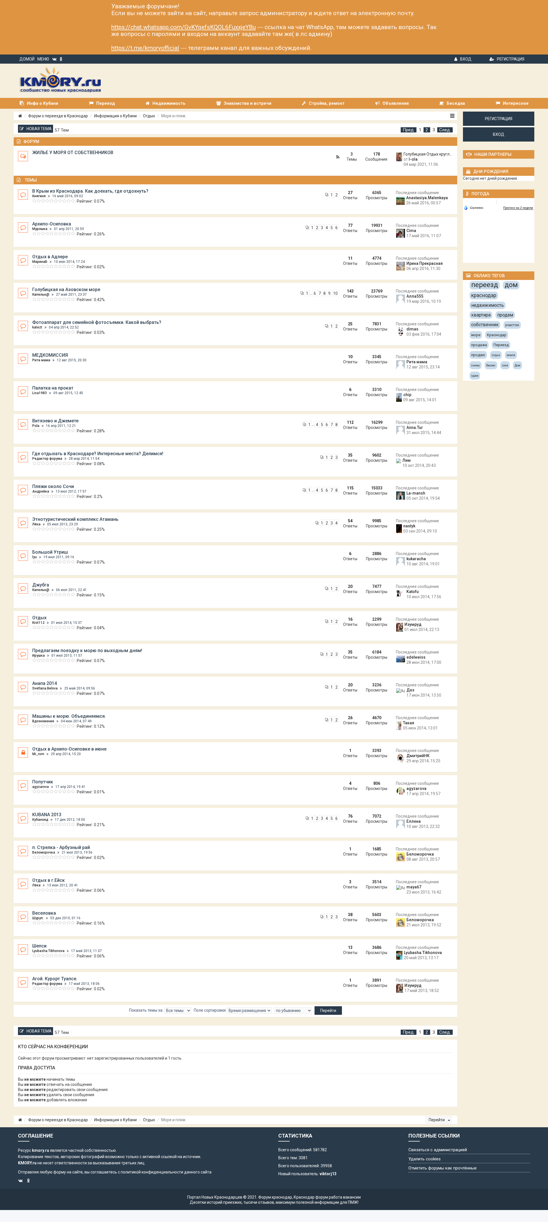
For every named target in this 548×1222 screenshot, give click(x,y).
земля (511, 355)
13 (350, 947)
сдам (474, 375)
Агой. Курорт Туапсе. (54, 978)
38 (350, 914)
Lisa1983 (39, 393)
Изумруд (413, 624)
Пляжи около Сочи (53, 486)
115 (350, 488)
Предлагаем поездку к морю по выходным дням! (87, 650)
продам (505, 315)
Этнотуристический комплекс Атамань (75, 519)
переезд (484, 285)
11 (350, 258)
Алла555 (414, 296)
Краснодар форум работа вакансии (327, 1197)
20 (350, 586)
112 (350, 422)
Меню (43, 59)
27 (350, 192)
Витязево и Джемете (55, 421)
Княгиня (39, 196)
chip (407, 394)
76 (350, 816)
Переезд (501, 345)
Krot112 (38, 623)
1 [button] (420, 129)
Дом (517, 365)
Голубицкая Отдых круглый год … (428, 154)
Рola (35, 426)
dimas (412, 329)
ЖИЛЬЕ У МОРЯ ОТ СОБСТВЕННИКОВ (72, 152)
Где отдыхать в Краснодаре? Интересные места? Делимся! (97, 453)
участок (512, 325)
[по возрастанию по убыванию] (293, 1010)
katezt (37, 327)
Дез (410, 690)
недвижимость (487, 305)
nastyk (409, 526)
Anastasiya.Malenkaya (427, 197)
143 (350, 291)
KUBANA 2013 (46, 814)
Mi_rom (38, 754)
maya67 (413, 887)
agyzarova (40, 787)
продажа (479, 345)
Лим (406, 460)
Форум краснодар (275, 1197)
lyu (34, 557)
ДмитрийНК (418, 755)
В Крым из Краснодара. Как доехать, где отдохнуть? (90, 191)
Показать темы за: (146, 1010)
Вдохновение (43, 721)
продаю (478, 355)
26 (350, 717)
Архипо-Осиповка (51, 224)
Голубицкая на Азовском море (66, 289)
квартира (481, 315)
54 (350, 521)
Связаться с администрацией (437, 1149)
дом (511, 285)
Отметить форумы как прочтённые (442, 1168)
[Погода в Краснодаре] (498, 201)
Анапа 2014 (44, 683)
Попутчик (42, 782)
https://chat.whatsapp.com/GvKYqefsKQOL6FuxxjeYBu (183, 27)
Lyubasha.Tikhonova (48, 951)
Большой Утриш (50, 552)
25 (350, 324)
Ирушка (38, 656)
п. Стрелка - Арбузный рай (61, 847)
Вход (466, 59)
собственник (485, 324)
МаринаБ (39, 262)
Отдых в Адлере (50, 256)
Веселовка (44, 913)
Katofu (412, 591)
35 (350, 455)
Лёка (36, 524)
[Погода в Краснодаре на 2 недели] (518, 208)
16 (350, 619)
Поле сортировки (210, 1010)
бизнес (490, 365)
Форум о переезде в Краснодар (58, 116)
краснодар (483, 295)
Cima (411, 230)
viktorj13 (328, 1173)
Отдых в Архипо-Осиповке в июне (69, 749)
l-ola (413, 159)
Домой (27, 59)
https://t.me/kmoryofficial (145, 48)
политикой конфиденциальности (152, 1172)
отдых (496, 355)
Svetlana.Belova (45, 688)
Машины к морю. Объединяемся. (69, 716)
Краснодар (496, 335)
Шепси (39, 946)
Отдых (149, 116)
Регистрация (510, 59)
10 (335, 293)
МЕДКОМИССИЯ (50, 355)
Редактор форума (47, 459)
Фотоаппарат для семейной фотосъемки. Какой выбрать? (96, 322)
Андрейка (40, 491)
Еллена (413, 821)
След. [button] (445, 129)
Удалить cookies (424, 1158)
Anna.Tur (414, 427)
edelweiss (416, 657)
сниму (475, 365)
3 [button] (433, 129)
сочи (505, 365)
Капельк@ (40, 295)
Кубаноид (40, 820)
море (475, 335)
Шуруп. (38, 918)
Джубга (40, 585)
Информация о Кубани (115, 116)
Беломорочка (43, 852)
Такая (408, 723)
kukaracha (416, 558)
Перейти (437, 1120)
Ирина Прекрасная (424, 263)
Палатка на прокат (52, 388)
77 (350, 225)
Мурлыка (39, 229)
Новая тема (39, 128)
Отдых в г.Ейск (48, 880)
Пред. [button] (408, 129)
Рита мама (41, 360)
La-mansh (415, 493)
